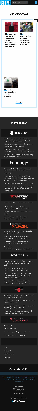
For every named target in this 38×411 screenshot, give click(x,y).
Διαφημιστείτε (28, 380)
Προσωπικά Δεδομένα (12, 380)
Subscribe (19, 382)
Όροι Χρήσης (7, 377)
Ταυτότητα (19, 377)
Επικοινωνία (29, 377)
